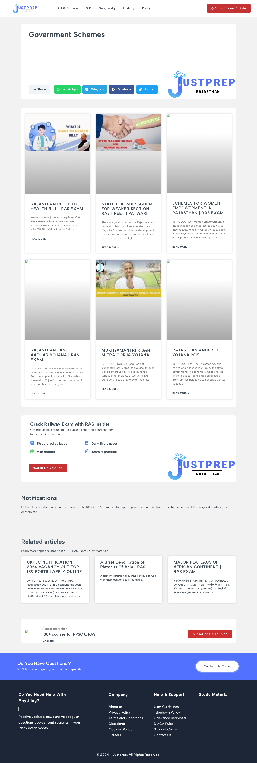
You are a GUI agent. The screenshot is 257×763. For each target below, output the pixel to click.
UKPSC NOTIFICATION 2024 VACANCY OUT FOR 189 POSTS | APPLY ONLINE (54, 567)
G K (88, 8)
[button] (67, 89)
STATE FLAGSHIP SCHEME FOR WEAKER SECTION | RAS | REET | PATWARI (128, 209)
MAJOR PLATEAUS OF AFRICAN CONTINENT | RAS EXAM (197, 567)
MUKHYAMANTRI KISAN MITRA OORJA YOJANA (126, 352)
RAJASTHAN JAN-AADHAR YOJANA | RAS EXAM (55, 355)
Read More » (39, 238)
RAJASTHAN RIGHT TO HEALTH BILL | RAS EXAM (57, 206)
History (129, 8)
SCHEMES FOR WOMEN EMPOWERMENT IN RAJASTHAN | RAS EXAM (198, 208)
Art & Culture (67, 8)
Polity (146, 8)
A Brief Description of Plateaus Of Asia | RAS (122, 564)
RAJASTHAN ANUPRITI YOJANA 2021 (195, 352)
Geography (107, 8)
